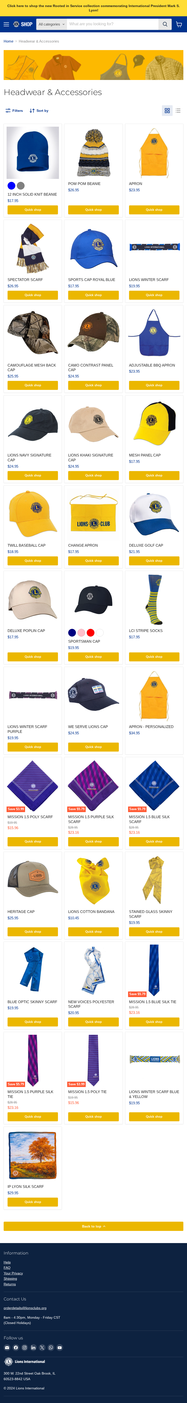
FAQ (7, 1268)
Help (7, 1262)
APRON (135, 184)
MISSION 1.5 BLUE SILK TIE (152, 1002)
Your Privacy (13, 1273)
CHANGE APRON (83, 545)
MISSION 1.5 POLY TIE (87, 1092)
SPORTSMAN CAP (84, 641)
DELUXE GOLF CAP (146, 545)
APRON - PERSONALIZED (151, 727)
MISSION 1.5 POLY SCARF (30, 817)
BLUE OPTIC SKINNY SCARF (32, 1002)
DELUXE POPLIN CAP (26, 631)
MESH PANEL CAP (145, 455)
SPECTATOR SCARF (25, 280)
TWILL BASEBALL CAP (27, 545)
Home (8, 41)
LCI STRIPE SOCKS (146, 631)
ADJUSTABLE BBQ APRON (152, 365)
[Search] (165, 24)
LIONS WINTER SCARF (149, 280)
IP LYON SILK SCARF (26, 1186)
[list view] (178, 110)
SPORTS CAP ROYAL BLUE (91, 280)
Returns (10, 1284)
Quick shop (33, 210)
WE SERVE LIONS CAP (88, 727)
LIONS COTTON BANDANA (91, 912)
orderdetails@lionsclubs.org (25, 1308)
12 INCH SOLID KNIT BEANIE (32, 194)
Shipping (10, 1278)
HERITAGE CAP (21, 912)
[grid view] (167, 110)
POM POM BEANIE (84, 184)
